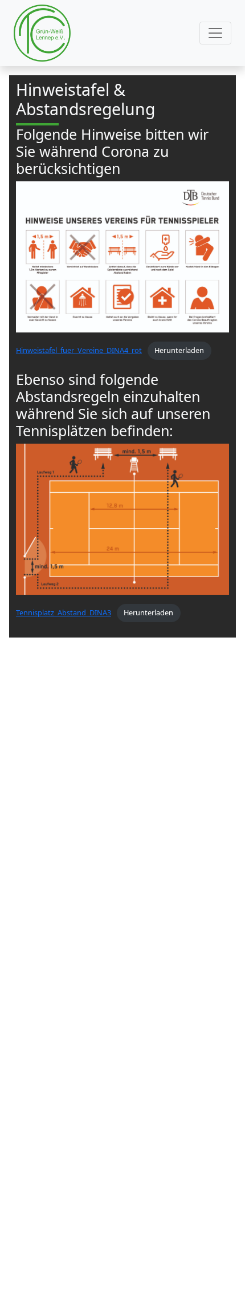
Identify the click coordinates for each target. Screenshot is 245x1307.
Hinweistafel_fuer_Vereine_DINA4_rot (79, 350)
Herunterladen (179, 350)
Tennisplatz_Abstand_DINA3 (63, 612)
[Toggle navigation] (215, 33)
